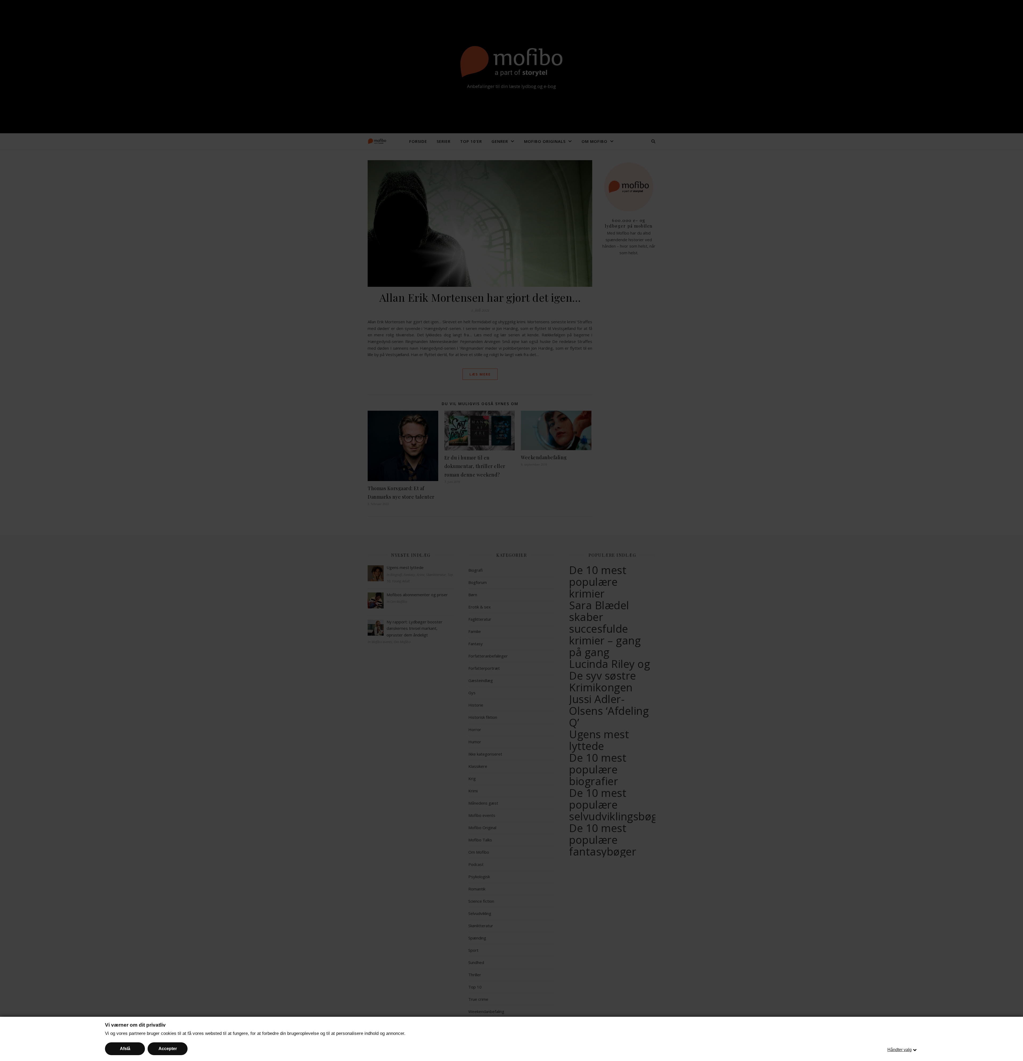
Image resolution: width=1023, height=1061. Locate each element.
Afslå (125, 1048)
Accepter (168, 1048)
